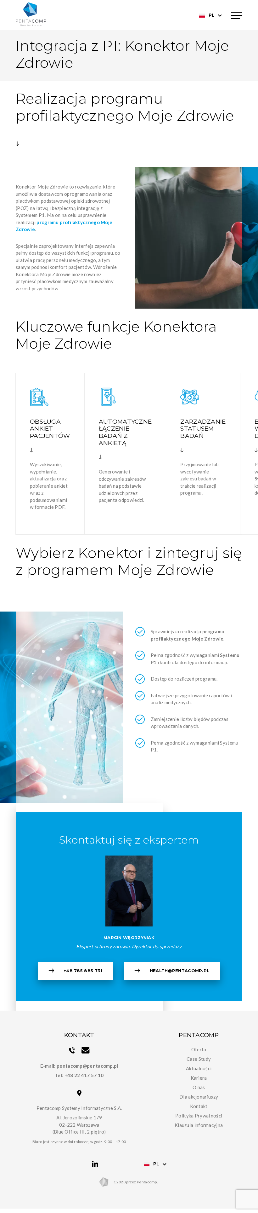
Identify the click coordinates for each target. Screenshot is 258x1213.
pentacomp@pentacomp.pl (87, 1066)
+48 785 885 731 (83, 970)
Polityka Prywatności (198, 1115)
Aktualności (198, 1068)
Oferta (198, 1049)
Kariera (199, 1078)
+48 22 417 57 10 (84, 1075)
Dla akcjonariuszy (198, 1097)
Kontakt (199, 1106)
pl (212, 15)
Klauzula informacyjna (199, 1125)
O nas (199, 1087)
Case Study (199, 1059)
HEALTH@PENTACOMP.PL (180, 970)
